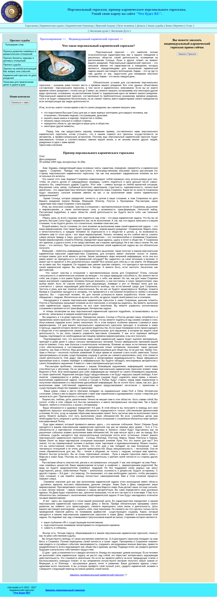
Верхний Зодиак (105, 25)
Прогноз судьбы (12, 64)
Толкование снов (13, 44)
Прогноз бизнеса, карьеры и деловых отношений (18, 59)
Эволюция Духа (120, 31)
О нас (189, 25)
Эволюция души (98, 31)
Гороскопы (31, 25)
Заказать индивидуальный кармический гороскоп (97, 574)
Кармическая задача (52, 25)
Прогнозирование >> (53, 39)
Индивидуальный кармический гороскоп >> (96, 39)
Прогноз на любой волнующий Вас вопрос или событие (19, 70)
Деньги (141, 25)
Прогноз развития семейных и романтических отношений (19, 52)
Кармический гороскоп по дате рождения (20, 76)
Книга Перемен (175, 25)
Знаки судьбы (155, 25)
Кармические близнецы (80, 25)
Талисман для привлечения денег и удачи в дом (18, 83)
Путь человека (125, 25)
